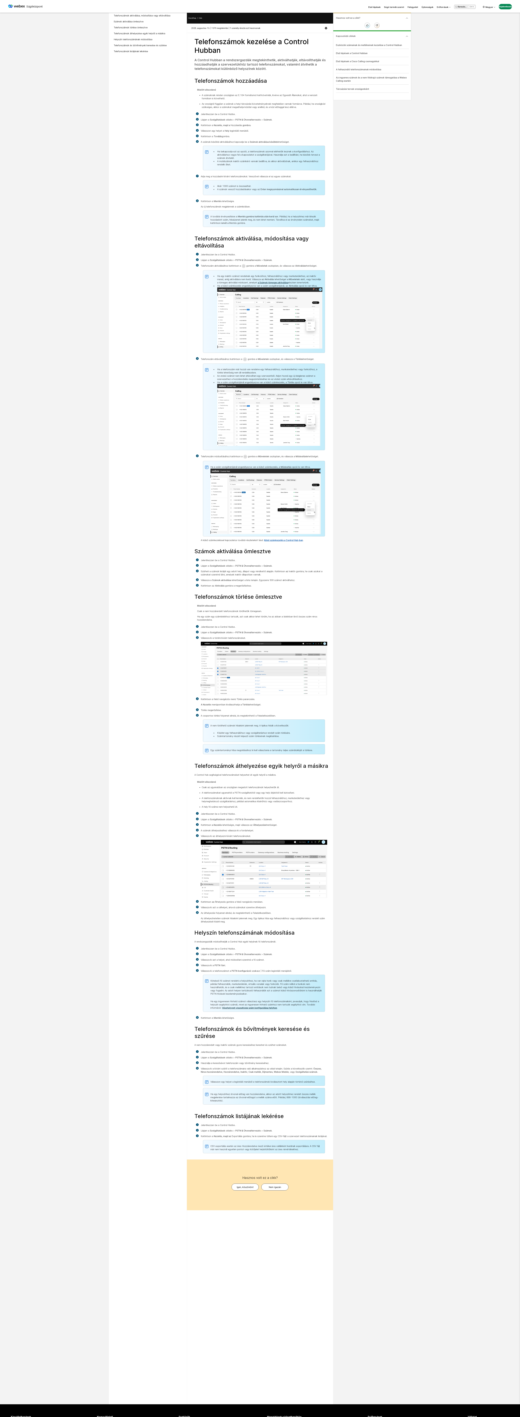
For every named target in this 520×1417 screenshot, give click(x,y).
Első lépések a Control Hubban (352, 53)
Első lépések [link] (374, 7)
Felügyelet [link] (413, 7)
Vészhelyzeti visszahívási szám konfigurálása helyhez (249, 1007)
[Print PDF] (326, 28)
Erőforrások (442, 7)
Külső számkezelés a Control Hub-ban (283, 540)
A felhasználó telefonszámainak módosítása (358, 69)
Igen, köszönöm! (245, 1187)
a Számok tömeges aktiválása (273, 282)
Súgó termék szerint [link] (394, 7)
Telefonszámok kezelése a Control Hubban (251, 46)
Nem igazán (275, 1187)
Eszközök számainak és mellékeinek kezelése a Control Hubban (369, 45)
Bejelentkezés (505, 6)
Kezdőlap (192, 18)
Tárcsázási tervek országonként (352, 89)
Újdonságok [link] (427, 7)
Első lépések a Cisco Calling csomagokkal (357, 61)
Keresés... (462, 7)
